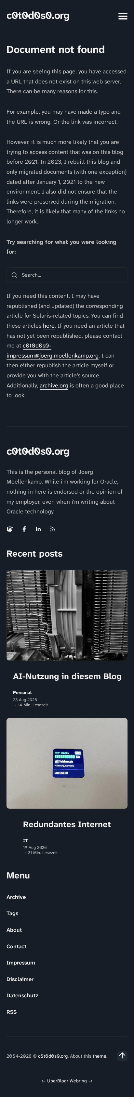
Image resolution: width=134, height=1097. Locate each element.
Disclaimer (20, 979)
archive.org (54, 385)
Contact (16, 946)
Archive (16, 897)
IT (25, 840)
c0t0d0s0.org (38, 15)
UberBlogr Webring (67, 1081)
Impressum (21, 962)
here (49, 326)
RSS (12, 1011)
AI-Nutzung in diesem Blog (67, 676)
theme (99, 1056)
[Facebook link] (24, 529)
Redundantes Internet (67, 824)
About (14, 929)
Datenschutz (22, 995)
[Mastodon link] (10, 529)
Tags (12, 913)
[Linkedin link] (38, 529)
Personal (22, 692)
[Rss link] (52, 529)
